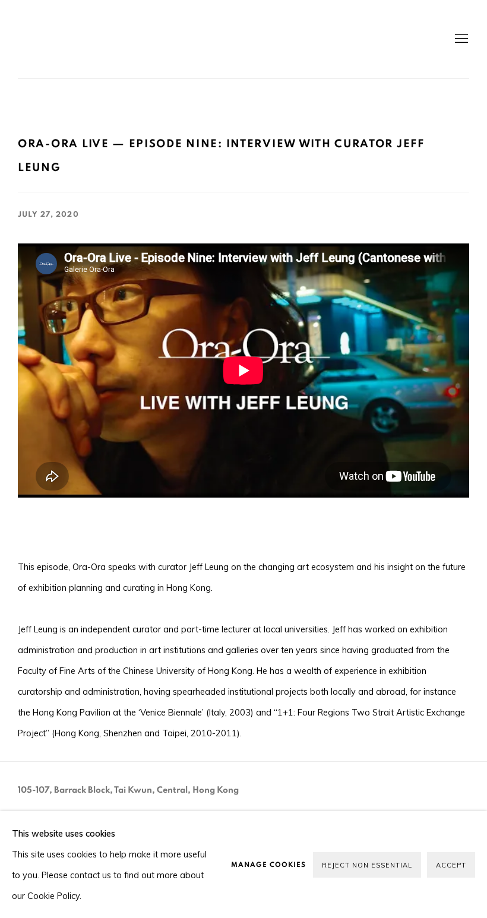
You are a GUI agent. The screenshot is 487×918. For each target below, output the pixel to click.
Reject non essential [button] (367, 865)
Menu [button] (460, 39)
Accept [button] (451, 865)
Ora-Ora (154, 39)
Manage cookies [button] (268, 864)
